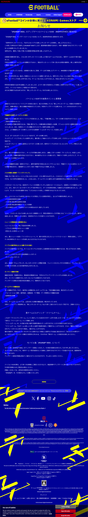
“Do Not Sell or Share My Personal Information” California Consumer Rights (24, 408)
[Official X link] (33, 398)
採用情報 (53, 498)
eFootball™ (44, 7)
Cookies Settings (67, 498)
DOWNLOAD (67, 15)
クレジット (43, 495)
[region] (44, 511)
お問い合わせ (31, 498)
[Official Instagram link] (49, 398)
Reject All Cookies (65, 511)
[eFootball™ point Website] (78, 15)
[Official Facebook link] (38, 398)
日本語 (83, 1)
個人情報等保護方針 (43, 498)
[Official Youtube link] (43, 398)
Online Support (58, 15)
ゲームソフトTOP (19, 498)
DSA (59, 498)
